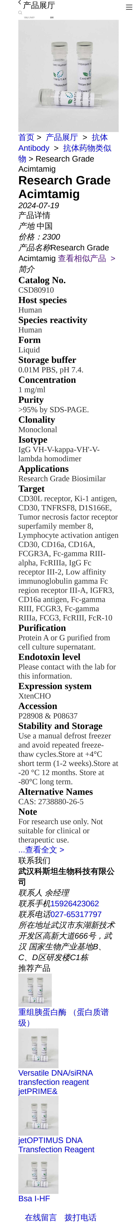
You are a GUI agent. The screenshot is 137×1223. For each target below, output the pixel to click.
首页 (26, 137)
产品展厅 (62, 137)
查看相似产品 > (86, 258)
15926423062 (74, 903)
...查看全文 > (41, 849)
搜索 (52, 17)
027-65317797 (76, 914)
